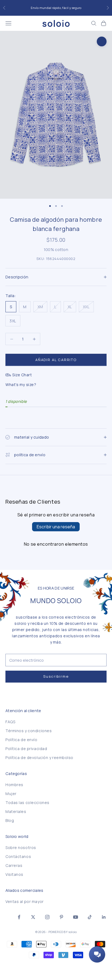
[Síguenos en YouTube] (75, 917)
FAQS (10, 721)
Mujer (11, 793)
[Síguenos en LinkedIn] (104, 917)
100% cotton (56, 249)
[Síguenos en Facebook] (19, 917)
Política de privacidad (26, 748)
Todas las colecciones (27, 802)
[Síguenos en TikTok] (89, 917)
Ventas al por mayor (24, 901)
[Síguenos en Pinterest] (61, 917)
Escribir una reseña (56, 527)
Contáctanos (18, 856)
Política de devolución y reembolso (39, 757)
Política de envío (21, 739)
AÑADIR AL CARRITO (56, 359)
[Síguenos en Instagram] (47, 917)
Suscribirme (56, 676)
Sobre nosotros (20, 847)
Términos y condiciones (28, 730)
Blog (9, 820)
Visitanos (14, 874)
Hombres (14, 784)
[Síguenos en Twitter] (33, 917)
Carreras (13, 865)
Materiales (15, 811)
